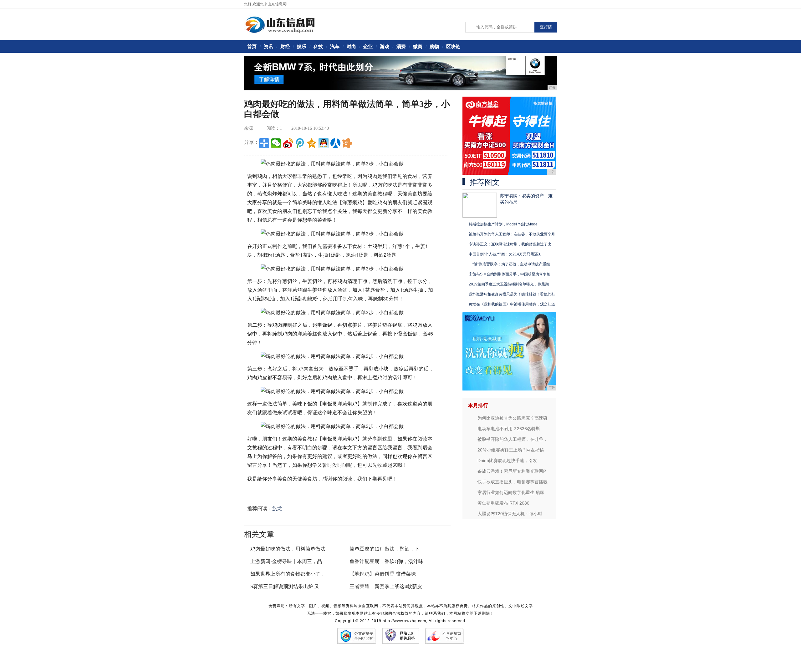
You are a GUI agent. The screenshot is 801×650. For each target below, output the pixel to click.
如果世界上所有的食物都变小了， (287, 574)
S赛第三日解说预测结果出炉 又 (284, 586)
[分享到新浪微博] (288, 143)
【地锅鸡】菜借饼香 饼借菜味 (382, 574)
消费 (401, 46)
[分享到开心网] (347, 143)
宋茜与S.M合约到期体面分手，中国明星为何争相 (509, 274)
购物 (434, 46)
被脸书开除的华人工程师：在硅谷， (512, 439)
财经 (285, 46)
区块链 (453, 46)
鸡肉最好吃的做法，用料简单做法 (287, 549)
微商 (417, 46)
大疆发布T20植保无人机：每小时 (509, 513)
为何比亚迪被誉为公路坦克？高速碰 (512, 418)
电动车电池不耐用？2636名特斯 (508, 428)
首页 (252, 46)
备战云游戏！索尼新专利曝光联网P (511, 471)
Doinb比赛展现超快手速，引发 (507, 460)
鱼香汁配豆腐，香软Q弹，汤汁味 (386, 561)
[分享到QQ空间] (312, 143)
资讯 (268, 46)
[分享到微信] (276, 143)
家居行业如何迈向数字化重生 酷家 (510, 492)
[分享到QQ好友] (324, 143)
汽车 (334, 46)
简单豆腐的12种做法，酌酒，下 (384, 549)
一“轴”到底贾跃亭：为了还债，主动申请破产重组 (509, 264)
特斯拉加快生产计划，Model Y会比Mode (503, 224)
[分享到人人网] (335, 143)
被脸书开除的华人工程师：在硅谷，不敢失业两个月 (512, 234)
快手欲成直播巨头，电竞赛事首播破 (512, 481)
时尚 (351, 46)
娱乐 (301, 46)
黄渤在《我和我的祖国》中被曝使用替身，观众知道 (512, 304)
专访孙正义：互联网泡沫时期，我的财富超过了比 (510, 244)
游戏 (384, 46)
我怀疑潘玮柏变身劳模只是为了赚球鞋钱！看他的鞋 (512, 294)
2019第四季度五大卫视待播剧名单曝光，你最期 (509, 284)
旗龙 (277, 508)
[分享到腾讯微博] (300, 143)
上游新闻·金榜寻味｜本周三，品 (286, 561)
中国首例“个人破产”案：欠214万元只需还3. (505, 254)
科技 (318, 46)
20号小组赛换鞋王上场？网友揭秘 (510, 449)
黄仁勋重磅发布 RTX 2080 (503, 503)
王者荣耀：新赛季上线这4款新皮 (385, 586)
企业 (368, 46)
